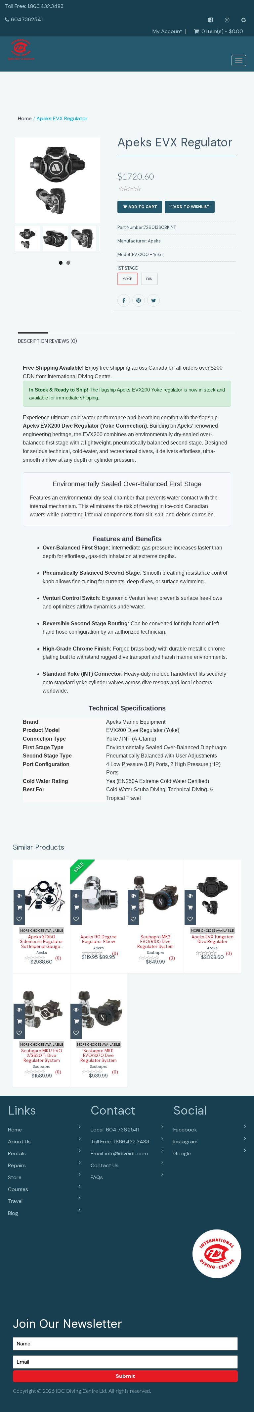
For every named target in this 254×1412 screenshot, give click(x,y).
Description (33, 341)
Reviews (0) (63, 341)
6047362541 (27, 19)
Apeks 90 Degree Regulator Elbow (98, 939)
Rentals (17, 1153)
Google (182, 1153)
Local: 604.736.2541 (115, 1129)
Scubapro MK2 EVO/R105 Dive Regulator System (155, 941)
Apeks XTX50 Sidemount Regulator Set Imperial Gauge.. (41, 941)
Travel (15, 1201)
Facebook (185, 1129)
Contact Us (104, 1165)
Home (25, 118)
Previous (17, 203)
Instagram (185, 1141)
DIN (149, 279)
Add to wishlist (192, 206)
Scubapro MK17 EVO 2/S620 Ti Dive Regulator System (41, 1055)
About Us (19, 1141)
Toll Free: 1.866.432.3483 (120, 1141)
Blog (13, 1213)
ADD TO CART (142, 206)
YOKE (127, 279)
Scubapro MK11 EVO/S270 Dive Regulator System (98, 1055)
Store (14, 1177)
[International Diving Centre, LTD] (21, 49)
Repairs (17, 1165)
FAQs (97, 1177)
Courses (18, 1189)
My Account (167, 31)
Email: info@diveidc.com (119, 1153)
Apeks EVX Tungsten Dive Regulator (212, 939)
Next (98, 203)
